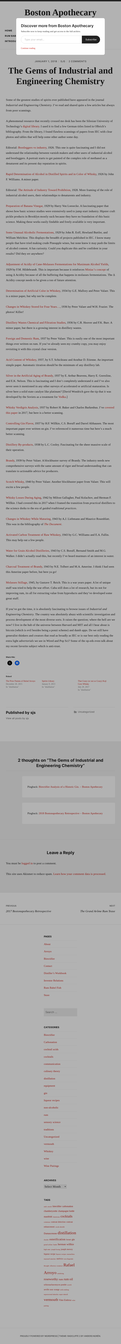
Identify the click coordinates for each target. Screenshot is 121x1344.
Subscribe (91, 39)
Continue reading (28, 48)
